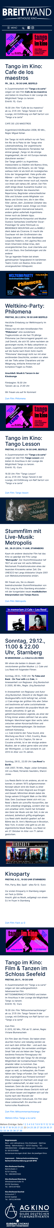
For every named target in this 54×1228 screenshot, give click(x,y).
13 (50, 1124)
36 (14, 1130)
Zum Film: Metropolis (15, 601)
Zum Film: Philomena (15, 398)
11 (44, 1124)
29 (44, 1127)
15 (1, 1127)
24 (28, 1127)
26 (35, 1127)
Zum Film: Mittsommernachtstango (22, 1111)
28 (41, 1127)
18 (10, 1127)
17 (7, 1127)
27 (38, 1127)
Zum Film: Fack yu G (15, 922)
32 (1, 1130)
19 (12, 1127)
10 (41, 1124)
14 (53, 1124)
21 (19, 1127)
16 (4, 1127)
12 (47, 1124)
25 (31, 1127)
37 (17, 1130)
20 (15, 1127)
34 (8, 1130)
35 (11, 1130)
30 (48, 1127)
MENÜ (13, 27)
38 (21, 1130)
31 (51, 1127)
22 (21, 1127)
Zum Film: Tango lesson (16, 492)
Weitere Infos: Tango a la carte (20, 1118)
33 (4, 1130)
